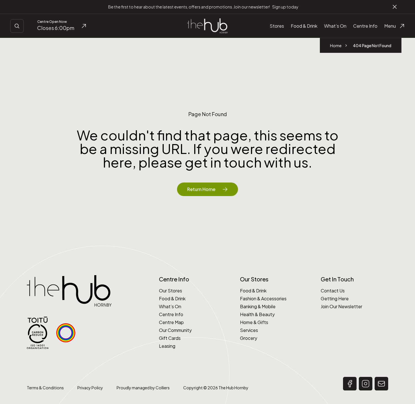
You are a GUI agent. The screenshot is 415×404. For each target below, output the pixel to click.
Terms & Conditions (45, 387)
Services (249, 330)
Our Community (175, 330)
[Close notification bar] (394, 6)
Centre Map (171, 322)
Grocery (248, 338)
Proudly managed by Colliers (143, 387)
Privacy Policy (90, 387)
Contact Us (333, 291)
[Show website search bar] (17, 26)
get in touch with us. (248, 162)
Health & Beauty (257, 314)
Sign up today (285, 6)
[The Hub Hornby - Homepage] (207, 25)
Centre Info (171, 314)
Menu (390, 26)
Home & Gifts (254, 322)
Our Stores (170, 291)
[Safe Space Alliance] (66, 333)
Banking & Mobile (258, 306)
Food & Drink (172, 298)
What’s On (170, 306)
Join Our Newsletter (341, 306)
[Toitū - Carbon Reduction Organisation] (37, 333)
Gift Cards (170, 338)
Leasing (167, 346)
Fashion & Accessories (263, 298)
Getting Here (335, 298)
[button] (350, 383)
